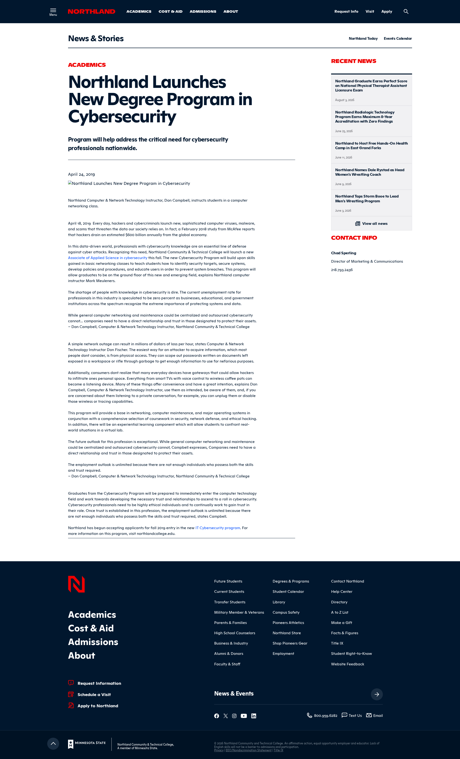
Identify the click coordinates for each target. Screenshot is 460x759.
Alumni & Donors (228, 653)
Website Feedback (347, 663)
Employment (283, 653)
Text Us (355, 715)
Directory (339, 601)
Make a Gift (341, 622)
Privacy (219, 750)
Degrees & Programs (291, 580)
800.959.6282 (325, 715)
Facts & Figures (344, 632)
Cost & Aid (171, 11)
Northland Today (363, 38)
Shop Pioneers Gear (290, 643)
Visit (370, 11)
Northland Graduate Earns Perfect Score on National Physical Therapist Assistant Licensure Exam (371, 85)
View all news (374, 223)
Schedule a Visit (94, 694)
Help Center (341, 591)
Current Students (229, 591)
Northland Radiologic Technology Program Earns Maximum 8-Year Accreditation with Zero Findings (365, 116)
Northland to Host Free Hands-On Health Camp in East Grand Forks (371, 145)
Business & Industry (231, 643)
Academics (138, 11)
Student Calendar (288, 591)
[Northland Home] (76, 583)
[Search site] (406, 11)
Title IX (337, 643)
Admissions (203, 11)
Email (378, 715)
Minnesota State (146, 748)
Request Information (99, 683)
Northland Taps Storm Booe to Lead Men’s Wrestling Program (367, 198)
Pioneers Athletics (288, 622)
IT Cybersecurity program (218, 527)
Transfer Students (229, 601)
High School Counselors (234, 632)
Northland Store (287, 632)
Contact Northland (347, 580)
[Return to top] (53, 744)
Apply (386, 11)
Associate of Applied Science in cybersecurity (107, 257)
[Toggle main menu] (53, 10)
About (231, 11)
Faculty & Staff (227, 663)
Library (279, 601)
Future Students (228, 580)
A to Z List (339, 612)
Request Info (346, 11)
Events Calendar (398, 38)
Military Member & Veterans (239, 612)
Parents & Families (230, 622)
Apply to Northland (98, 705)
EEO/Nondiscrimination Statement (249, 750)
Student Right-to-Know (351, 653)
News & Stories (95, 37)
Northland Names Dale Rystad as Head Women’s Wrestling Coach (369, 172)
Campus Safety (286, 612)
